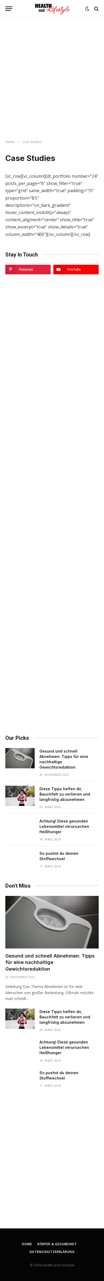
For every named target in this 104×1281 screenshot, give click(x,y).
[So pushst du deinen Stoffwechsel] (20, 860)
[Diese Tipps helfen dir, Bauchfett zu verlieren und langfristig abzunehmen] (20, 796)
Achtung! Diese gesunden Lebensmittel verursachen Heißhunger (64, 826)
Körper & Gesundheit (57, 1244)
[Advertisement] (52, 79)
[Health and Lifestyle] (52, 8)
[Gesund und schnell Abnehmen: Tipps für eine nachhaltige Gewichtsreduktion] (20, 758)
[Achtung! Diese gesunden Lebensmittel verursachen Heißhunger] (20, 828)
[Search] (96, 9)
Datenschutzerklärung (52, 1252)
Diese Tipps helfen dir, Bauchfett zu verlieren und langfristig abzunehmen (64, 794)
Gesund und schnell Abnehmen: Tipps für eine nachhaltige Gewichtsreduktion (50, 962)
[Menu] (8, 9)
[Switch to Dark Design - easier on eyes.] (87, 8)
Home (27, 1244)
